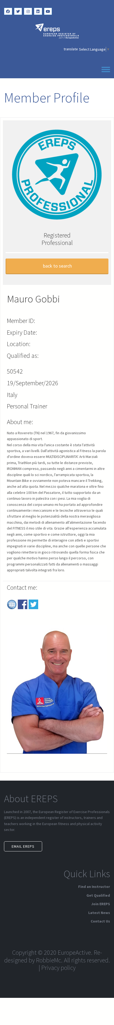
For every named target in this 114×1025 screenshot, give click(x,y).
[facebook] (8, 11)
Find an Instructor (94, 886)
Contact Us (100, 921)
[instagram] (28, 11)
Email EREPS (23, 846)
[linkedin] (38, 11)
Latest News (99, 912)
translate (71, 49)
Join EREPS (100, 903)
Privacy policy (58, 967)
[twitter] (18, 11)
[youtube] (48, 11)
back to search (57, 266)
